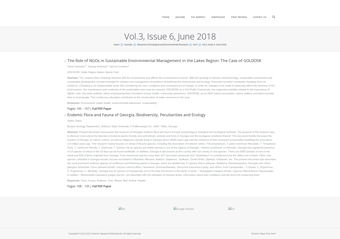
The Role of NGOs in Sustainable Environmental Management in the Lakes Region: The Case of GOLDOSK (164, 60)
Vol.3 (195, 44)
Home (117, 44)
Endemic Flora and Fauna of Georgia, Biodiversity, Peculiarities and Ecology (136, 114)
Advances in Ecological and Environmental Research (162, 44)
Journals (128, 44)
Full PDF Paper (102, 109)
